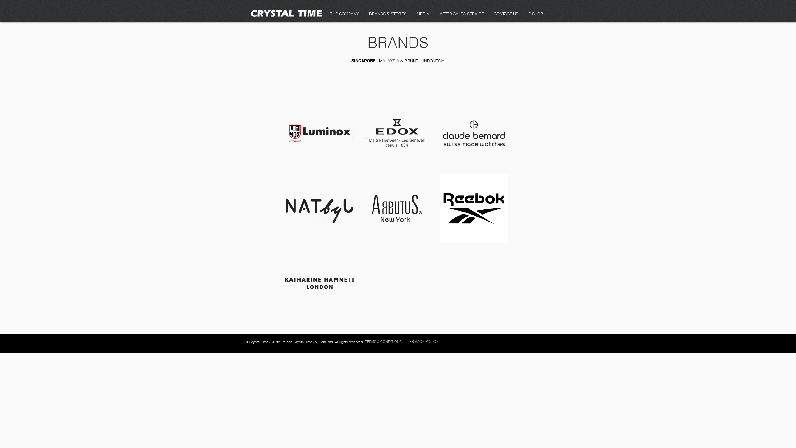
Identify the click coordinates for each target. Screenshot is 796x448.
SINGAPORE (363, 60)
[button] (422, 14)
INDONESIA (434, 60)
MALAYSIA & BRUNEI (399, 60)
